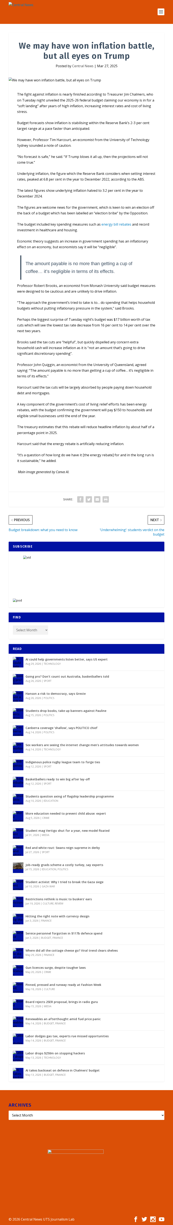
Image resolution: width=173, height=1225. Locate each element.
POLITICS (49, 698)
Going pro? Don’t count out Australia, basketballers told (67, 676)
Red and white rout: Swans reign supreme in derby (63, 848)
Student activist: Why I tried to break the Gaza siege (64, 882)
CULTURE (48, 903)
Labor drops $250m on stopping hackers (55, 1053)
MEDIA (45, 835)
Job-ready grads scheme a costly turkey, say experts (64, 865)
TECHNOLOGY (52, 664)
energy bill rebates (116, 224)
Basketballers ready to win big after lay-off (58, 779)
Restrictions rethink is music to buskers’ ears (59, 899)
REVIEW (59, 903)
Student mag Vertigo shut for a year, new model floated (67, 831)
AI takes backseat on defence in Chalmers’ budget (63, 1070)
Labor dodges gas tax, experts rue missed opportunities (67, 1036)
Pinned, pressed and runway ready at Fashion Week (63, 985)
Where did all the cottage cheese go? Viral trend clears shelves (72, 950)
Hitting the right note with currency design (57, 916)
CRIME (45, 818)
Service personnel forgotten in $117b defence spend (64, 933)
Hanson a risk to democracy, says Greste (56, 694)
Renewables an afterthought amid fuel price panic (63, 1019)
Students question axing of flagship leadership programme (70, 796)
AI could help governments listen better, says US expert (67, 659)
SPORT (47, 681)
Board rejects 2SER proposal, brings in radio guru (62, 1002)
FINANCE (46, 920)
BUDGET (46, 938)
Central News (82, 66)
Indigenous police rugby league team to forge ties (63, 762)
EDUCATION (51, 801)
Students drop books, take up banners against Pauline (66, 711)
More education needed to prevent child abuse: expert (66, 813)
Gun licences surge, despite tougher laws (56, 968)
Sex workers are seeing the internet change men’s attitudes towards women (82, 745)
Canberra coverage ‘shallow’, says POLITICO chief (61, 728)
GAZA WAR (48, 886)
